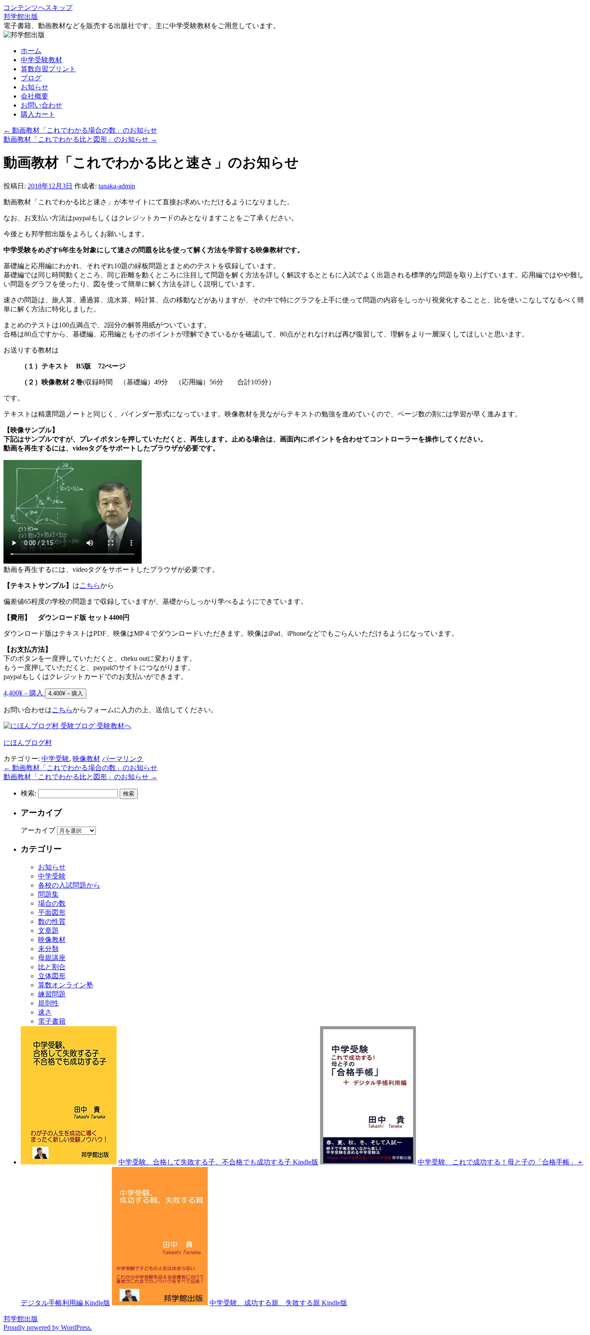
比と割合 (52, 966)
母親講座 (52, 957)
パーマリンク (122, 758)
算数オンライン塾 (65, 985)
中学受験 (55, 758)
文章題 (48, 930)
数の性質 (52, 921)
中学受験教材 (41, 59)
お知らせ (34, 87)
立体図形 (52, 976)
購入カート (38, 114)
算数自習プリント (48, 69)
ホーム (31, 50)
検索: (28, 793)
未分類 (48, 948)
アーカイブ (38, 830)
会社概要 (34, 96)
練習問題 (52, 994)
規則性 (48, 1003)
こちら (89, 585)
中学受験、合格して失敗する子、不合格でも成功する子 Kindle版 (218, 1162)
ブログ (31, 78)
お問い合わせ (41, 105)
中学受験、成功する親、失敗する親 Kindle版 (278, 1302)
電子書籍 (52, 1021)
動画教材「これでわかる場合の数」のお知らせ (80, 130)
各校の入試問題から (69, 885)
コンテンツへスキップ (38, 7)
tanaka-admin (116, 186)
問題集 (48, 894)
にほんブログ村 (27, 742)
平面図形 (52, 912)
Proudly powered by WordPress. (47, 1327)
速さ (45, 1012)
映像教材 (86, 758)
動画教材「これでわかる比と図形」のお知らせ (80, 139)
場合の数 (52, 903)
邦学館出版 (20, 16)
